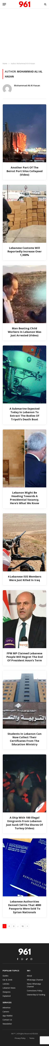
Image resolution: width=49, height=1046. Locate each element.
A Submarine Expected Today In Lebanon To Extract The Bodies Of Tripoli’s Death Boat (25, 414)
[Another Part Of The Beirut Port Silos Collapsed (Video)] (24, 133)
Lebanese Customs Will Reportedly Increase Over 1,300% (24, 251)
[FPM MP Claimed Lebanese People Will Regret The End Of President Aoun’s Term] (24, 619)
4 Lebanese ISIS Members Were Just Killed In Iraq (24, 578)
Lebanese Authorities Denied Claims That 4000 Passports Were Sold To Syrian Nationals (24, 907)
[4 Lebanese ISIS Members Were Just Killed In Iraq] (24, 542)
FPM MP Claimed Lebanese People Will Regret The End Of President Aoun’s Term (24, 657)
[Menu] (4, 4)
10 (22, 926)
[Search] (45, 4)
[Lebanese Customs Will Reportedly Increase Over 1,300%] (24, 214)
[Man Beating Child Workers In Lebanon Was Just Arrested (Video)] (24, 294)
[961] (24, 4)
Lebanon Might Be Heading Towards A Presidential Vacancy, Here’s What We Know (24, 498)
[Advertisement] (24, 35)
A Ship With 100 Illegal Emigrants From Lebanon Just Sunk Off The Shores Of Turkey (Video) (24, 823)
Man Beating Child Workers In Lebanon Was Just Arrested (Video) (24, 332)
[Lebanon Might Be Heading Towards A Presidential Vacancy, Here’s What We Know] (24, 458)
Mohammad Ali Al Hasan (27, 85)
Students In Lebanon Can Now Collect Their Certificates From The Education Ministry (25, 739)
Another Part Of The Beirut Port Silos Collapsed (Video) (25, 171)
